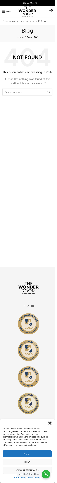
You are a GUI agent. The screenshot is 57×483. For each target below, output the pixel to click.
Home (20, 37)
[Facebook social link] (24, 306)
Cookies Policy (19, 477)
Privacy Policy (34, 477)
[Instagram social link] (28, 306)
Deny (27, 462)
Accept (27, 453)
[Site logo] (27, 11)
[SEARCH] (48, 92)
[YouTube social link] (32, 306)
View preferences (27, 470)
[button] (50, 422)
